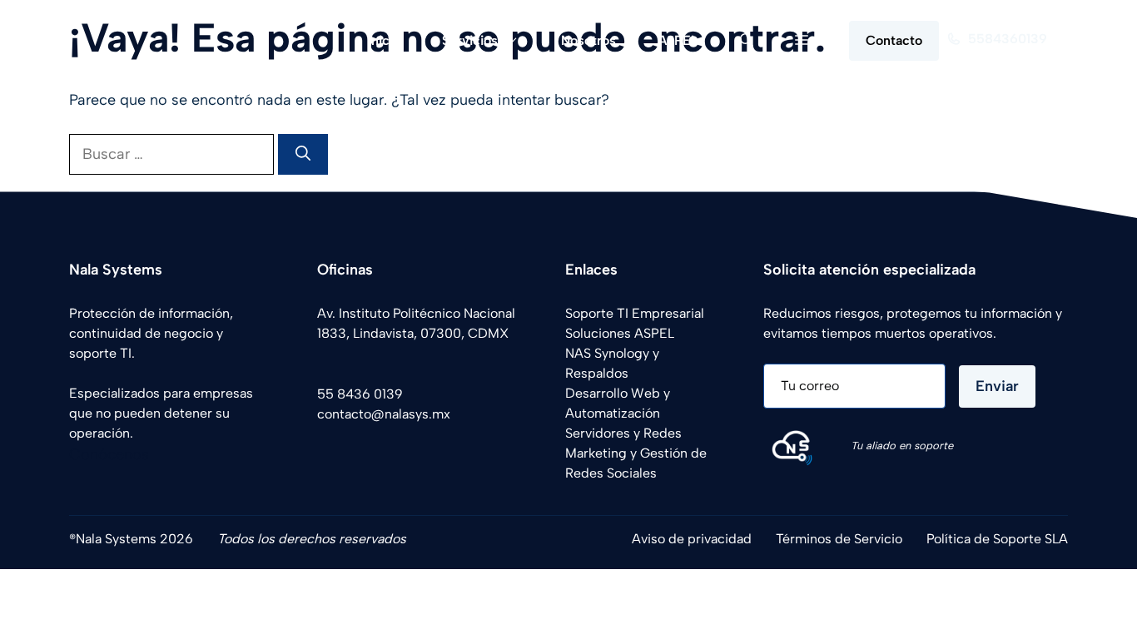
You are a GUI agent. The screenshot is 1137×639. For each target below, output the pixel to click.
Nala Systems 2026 (134, 539)
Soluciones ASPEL (619, 333)
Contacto (894, 40)
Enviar (997, 386)
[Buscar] (303, 154)
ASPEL (678, 40)
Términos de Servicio (839, 539)
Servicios (470, 40)
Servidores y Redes (623, 433)
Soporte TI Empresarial (634, 313)
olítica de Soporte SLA (1001, 539)
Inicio (384, 40)
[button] (746, 40)
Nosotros (588, 40)
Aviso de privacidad (692, 539)
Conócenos (109, 454)
